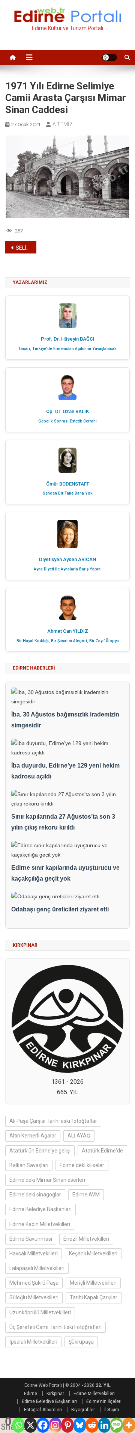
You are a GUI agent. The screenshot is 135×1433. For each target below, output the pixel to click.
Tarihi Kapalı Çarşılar (93, 1297)
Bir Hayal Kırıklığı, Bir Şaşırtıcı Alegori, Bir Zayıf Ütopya (67, 640)
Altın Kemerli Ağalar (32, 1136)
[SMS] (116, 1425)
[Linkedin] (104, 1425)
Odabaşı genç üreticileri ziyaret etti (60, 909)
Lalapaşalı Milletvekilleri (36, 1268)
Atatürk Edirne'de (102, 1151)
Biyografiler (83, 1409)
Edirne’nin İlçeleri (104, 1401)
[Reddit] (92, 1425)
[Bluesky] (80, 1425)
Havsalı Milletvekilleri (33, 1253)
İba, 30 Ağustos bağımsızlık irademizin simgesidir (65, 720)
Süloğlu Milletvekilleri (33, 1297)
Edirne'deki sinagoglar (35, 1195)
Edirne (30, 1393)
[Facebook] (43, 1425)
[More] (129, 1425)
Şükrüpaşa (81, 1342)
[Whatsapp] (18, 1425)
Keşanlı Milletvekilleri (93, 1253)
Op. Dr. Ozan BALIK (67, 411)
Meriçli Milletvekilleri (93, 1283)
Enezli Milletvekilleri (86, 1239)
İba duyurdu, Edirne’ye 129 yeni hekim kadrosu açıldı (65, 771)
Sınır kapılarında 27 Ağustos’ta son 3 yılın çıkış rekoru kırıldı (63, 822)
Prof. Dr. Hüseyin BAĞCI (67, 339)
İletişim (111, 1409)
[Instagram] (55, 1425)
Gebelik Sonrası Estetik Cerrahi (67, 421)
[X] (30, 1425)
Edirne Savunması (30, 1239)
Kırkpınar (55, 1393)
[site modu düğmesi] (109, 57)
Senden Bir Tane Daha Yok (68, 493)
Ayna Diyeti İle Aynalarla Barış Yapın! (68, 569)
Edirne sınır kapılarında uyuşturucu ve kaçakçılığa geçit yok (65, 873)
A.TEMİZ (62, 124)
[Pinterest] (68, 1425)
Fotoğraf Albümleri (43, 1409)
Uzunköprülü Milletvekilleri (40, 1312)
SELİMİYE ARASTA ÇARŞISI (26, 248)
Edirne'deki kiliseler (82, 1165)
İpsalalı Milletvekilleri (33, 1342)
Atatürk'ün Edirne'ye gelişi (39, 1151)
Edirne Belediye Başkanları (40, 1209)
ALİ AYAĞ (79, 1136)
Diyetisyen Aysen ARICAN (67, 559)
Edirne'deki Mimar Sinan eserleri (47, 1180)
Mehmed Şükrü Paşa (33, 1283)
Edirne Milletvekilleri (94, 1393)
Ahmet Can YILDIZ (67, 631)
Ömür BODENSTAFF (67, 484)
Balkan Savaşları (28, 1165)
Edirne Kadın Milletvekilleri (39, 1224)
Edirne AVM (86, 1195)
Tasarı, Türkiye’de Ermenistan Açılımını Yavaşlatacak (67, 348)
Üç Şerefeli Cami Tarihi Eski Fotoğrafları (55, 1327)
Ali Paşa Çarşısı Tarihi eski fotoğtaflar (53, 1121)
